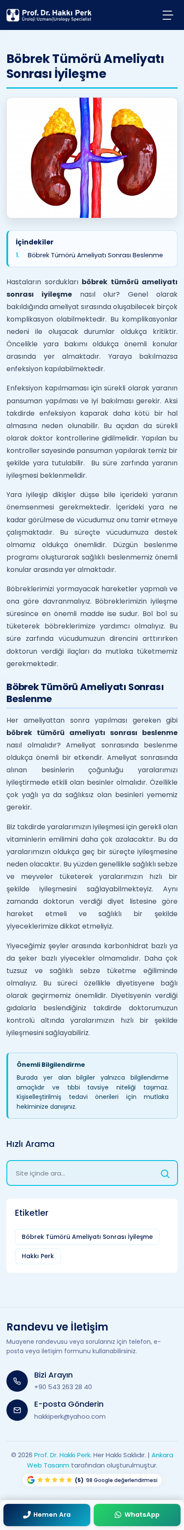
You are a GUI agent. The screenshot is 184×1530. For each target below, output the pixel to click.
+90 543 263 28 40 (63, 1386)
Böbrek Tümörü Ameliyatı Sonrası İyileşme (87, 1236)
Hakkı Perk (38, 1256)
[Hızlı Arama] (165, 1173)
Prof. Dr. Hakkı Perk (62, 1454)
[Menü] (168, 14)
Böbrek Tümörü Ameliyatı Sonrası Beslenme (95, 255)
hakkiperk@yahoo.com (70, 1416)
